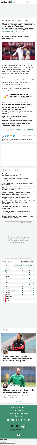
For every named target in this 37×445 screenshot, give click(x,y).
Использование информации (18, 413)
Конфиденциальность (18, 407)
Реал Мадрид (10, 129)
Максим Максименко (12, 31)
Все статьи (18, 402)
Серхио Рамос (29, 129)
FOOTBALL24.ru (9, 1)
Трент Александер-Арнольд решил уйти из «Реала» (16, 198)
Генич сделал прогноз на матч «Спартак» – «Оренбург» (16, 179)
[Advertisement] (18, 11)
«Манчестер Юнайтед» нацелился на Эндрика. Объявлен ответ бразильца (17, 124)
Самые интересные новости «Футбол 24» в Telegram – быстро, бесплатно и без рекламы (21, 96)
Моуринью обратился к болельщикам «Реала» (17, 105)
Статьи (7, 330)
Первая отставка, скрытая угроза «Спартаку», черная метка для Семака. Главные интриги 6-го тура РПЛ (18, 358)
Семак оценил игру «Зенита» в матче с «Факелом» (14, 202)
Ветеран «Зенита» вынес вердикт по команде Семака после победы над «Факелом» (16, 193)
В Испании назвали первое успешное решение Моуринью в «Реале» (17, 188)
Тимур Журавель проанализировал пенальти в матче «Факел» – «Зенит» (16, 174)
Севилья (19, 129)
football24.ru (31, 135)
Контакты (18, 416)
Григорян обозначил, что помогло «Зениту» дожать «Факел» (16, 212)
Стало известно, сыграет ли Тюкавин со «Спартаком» (15, 207)
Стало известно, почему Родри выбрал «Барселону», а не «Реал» (14, 117)
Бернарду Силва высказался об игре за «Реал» (17, 121)
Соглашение (18, 410)
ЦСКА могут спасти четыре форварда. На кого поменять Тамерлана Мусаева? (18, 391)
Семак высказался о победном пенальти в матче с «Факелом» (18, 184)
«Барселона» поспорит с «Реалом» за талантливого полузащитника (14, 108)
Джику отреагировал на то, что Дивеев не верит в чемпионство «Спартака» (17, 216)
